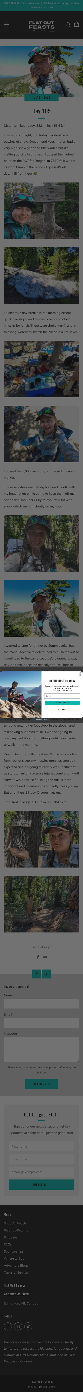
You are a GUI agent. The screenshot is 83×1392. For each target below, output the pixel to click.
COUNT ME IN (62, 703)
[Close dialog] (80, 674)
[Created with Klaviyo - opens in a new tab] (41, 719)
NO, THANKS (62, 709)
